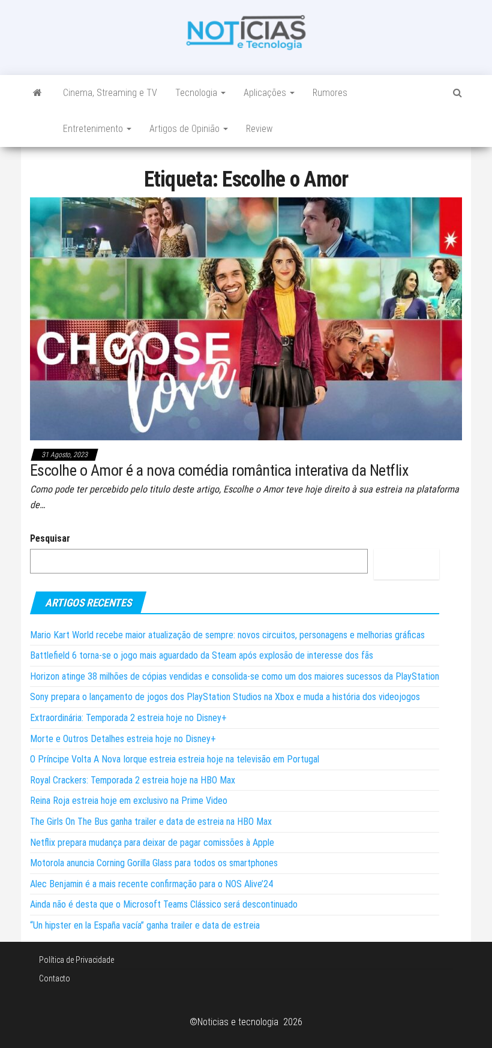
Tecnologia (197, 92)
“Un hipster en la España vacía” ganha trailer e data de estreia (145, 925)
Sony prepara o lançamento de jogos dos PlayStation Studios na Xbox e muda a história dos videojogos (225, 696)
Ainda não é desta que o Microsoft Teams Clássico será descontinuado (164, 904)
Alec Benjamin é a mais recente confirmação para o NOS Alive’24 (151, 884)
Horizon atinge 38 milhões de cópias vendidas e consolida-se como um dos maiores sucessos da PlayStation (234, 676)
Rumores (330, 92)
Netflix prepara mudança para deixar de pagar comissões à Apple (152, 842)
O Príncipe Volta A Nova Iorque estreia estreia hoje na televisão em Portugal (174, 759)
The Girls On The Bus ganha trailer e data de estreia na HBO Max (151, 821)
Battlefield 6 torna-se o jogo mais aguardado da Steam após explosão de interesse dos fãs (201, 655)
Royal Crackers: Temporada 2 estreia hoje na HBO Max (132, 780)
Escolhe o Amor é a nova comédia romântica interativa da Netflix (219, 470)
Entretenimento (94, 128)
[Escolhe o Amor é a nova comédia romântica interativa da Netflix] (246, 318)
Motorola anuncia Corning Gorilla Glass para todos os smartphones (154, 863)
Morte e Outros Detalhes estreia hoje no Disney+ (123, 738)
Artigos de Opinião (185, 128)
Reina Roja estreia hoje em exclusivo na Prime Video (128, 800)
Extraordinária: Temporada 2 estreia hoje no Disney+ (128, 717)
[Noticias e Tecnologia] (37, 93)
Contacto (54, 978)
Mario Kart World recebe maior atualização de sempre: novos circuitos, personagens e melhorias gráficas (227, 635)
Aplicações (266, 92)
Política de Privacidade (76, 960)
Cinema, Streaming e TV (110, 92)
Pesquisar (50, 538)
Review (259, 128)
